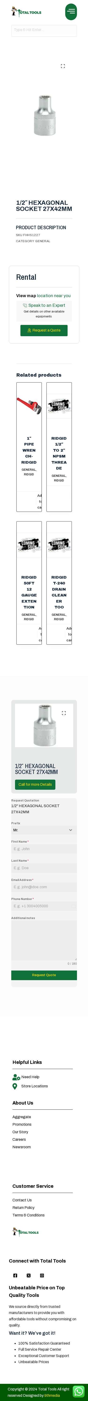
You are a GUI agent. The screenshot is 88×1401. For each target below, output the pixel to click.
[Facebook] (15, 1276)
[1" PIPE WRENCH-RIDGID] (29, 406)
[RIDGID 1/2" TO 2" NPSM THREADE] (59, 406)
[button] (71, 12)
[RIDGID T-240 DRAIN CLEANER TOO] (59, 544)
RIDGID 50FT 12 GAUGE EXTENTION (29, 592)
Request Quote (44, 975)
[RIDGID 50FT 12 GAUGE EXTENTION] (29, 544)
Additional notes (23, 918)
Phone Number (22, 899)
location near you (54, 295)
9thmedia (52, 1395)
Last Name (20, 860)
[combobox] (44, 830)
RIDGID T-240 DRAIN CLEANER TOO (59, 592)
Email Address (22, 880)
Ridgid (29, 474)
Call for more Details (35, 784)
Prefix (15, 823)
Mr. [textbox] (15, 830)
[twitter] (28, 1276)
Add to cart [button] (40, 501)
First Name (20, 841)
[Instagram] (42, 1276)
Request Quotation (25, 800)
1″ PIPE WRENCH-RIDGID (29, 450)
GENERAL (42, 241)
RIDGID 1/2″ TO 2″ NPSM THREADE (59, 453)
